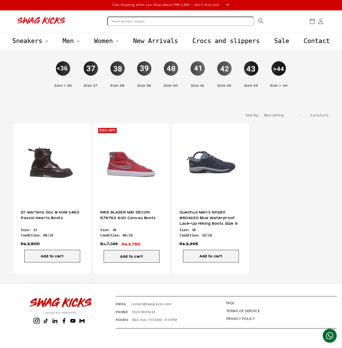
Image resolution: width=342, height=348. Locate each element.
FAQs (230, 303)
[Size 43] (251, 71)
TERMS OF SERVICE (243, 311)
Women (103, 41)
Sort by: (252, 115)
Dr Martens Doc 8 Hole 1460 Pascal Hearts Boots (50, 215)
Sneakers (27, 41)
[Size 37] (91, 71)
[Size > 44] (279, 71)
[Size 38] (118, 71)
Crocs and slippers (226, 41)
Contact (317, 41)
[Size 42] (224, 71)
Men (68, 41)
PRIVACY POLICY (240, 319)
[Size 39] (144, 71)
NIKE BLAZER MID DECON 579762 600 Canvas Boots (128, 215)
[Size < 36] (63, 71)
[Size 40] (171, 71)
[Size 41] (198, 71)
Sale (281, 41)
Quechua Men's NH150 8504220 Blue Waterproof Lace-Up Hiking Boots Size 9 (209, 218)
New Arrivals (155, 41)
